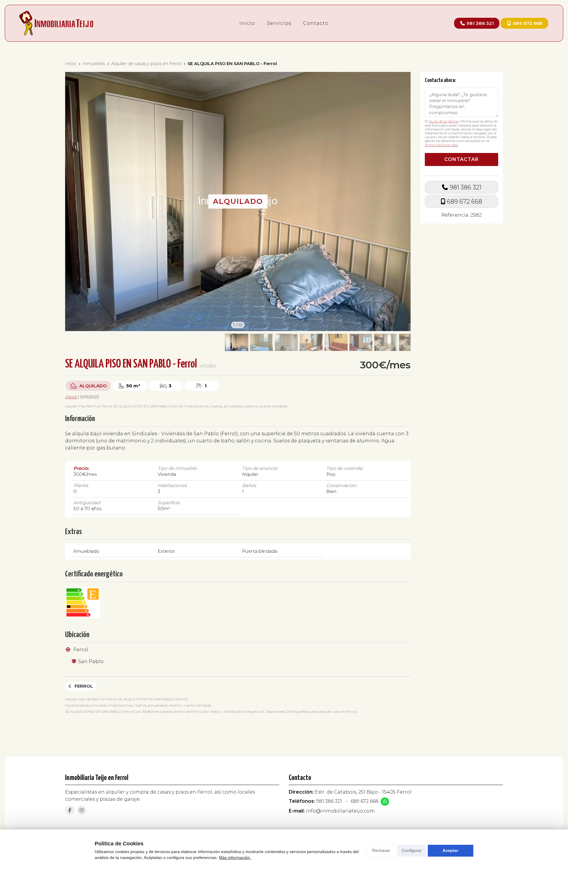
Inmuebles (94, 63)
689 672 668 (464, 201)
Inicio (70, 63)
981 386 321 (465, 187)
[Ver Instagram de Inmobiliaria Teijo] (81, 810)
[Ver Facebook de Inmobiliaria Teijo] (70, 810)
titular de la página (443, 121)
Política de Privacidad (441, 145)
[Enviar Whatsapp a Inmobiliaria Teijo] (385, 801)
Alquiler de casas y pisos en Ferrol (146, 63)
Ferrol (71, 396)
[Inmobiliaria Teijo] (56, 23)
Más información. (235, 857)
